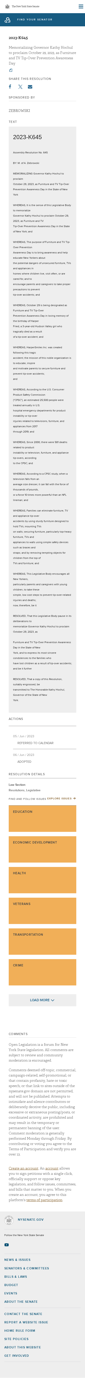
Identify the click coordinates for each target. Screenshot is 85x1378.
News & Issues (17, 1259)
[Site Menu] (80, 6)
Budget (11, 1285)
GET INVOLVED (16, 1355)
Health (19, 873)
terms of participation (44, 1200)
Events (10, 1293)
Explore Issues (59, 798)
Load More (39, 1000)
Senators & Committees (26, 1268)
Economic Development (35, 842)
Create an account (23, 1168)
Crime (18, 965)
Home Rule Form (20, 1330)
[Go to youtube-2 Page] (7, 1245)
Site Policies (16, 1339)
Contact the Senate (23, 1314)
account (51, 1168)
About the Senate (21, 1301)
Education (23, 811)
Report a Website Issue (26, 1322)
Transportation (28, 934)
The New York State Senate (25, 6)
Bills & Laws (15, 1276)
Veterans (22, 904)
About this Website (22, 1347)
